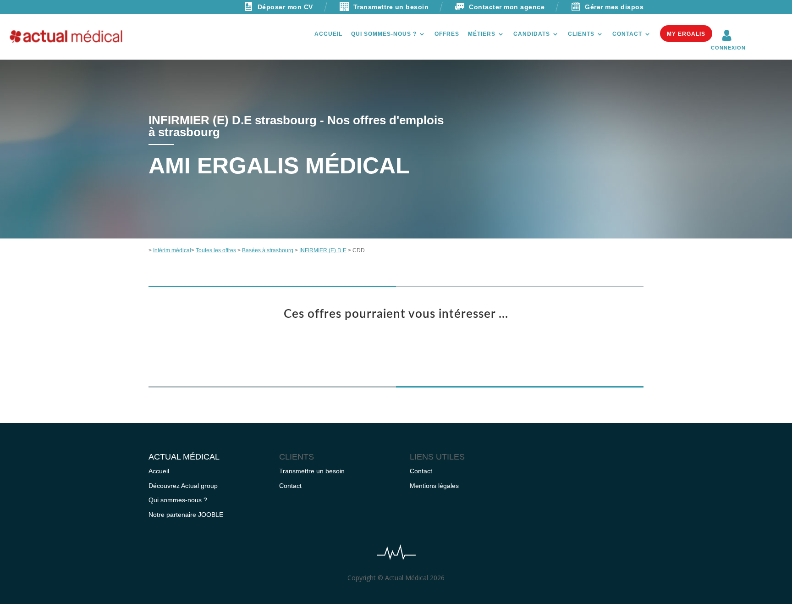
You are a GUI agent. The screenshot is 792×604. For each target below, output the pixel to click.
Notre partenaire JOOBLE (185, 514)
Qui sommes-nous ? (384, 34)
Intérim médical (172, 250)
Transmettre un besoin (391, 7)
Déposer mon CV (285, 7)
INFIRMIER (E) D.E (322, 250)
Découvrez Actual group (183, 485)
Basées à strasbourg (267, 250)
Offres (446, 34)
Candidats (531, 34)
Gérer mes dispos (614, 7)
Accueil (328, 34)
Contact (627, 34)
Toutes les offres (216, 250)
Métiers (481, 34)
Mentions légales (434, 485)
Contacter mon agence (506, 7)
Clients (581, 34)
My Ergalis (686, 34)
